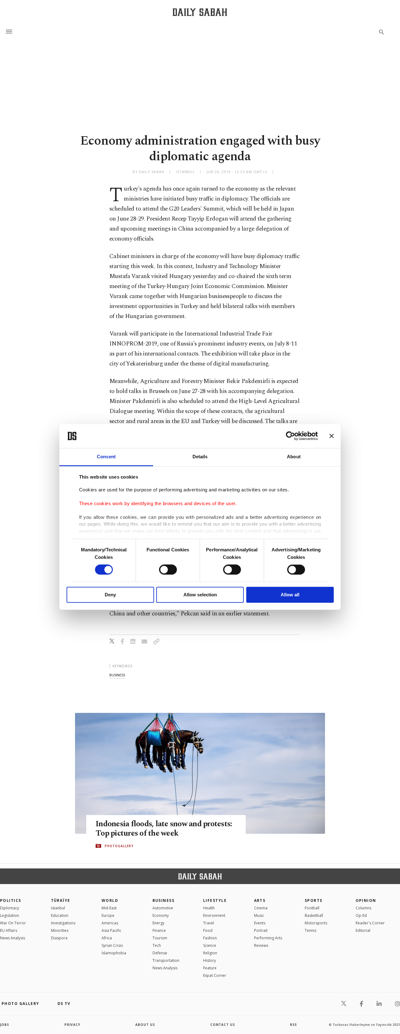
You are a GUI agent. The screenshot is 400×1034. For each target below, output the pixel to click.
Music (259, 915)
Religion (210, 953)
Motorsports (316, 923)
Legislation (9, 915)
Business (163, 900)
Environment (214, 915)
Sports (313, 900)
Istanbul (58, 908)
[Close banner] (331, 436)
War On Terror (13, 923)
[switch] (168, 570)
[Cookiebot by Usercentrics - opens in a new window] (290, 436)
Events (259, 923)
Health (209, 908)
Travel (208, 923)
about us (145, 1024)
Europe (108, 915)
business (117, 675)
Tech (156, 945)
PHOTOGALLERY (119, 846)
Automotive (162, 908)
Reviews (261, 945)
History (209, 960)
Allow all (290, 594)
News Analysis (12, 938)
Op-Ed (361, 915)
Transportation (165, 960)
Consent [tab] (106, 456)
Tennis (310, 930)
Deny (110, 594)
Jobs (4, 1024)
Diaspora (59, 938)
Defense (159, 953)
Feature (210, 968)
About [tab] (294, 456)
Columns (363, 908)
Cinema (261, 908)
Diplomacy (9, 908)
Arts (260, 900)
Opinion (366, 900)
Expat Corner (214, 975)
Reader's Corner (370, 923)
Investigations (63, 923)
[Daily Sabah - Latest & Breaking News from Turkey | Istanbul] (199, 12)
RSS (293, 1024)
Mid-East (109, 908)
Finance (159, 930)
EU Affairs (8, 930)
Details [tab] (200, 456)
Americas (110, 923)
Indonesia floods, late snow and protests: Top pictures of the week (164, 828)
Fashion (210, 938)
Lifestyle (215, 900)
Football (312, 908)
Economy (160, 915)
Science (209, 945)
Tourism (159, 938)
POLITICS (10, 900)
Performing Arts (268, 938)
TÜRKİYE (60, 900)
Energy (158, 923)
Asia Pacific (111, 930)
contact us (222, 1024)
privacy (72, 1024)
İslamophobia (114, 953)
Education (59, 915)
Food (207, 930)
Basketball (314, 915)
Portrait (261, 930)
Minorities (59, 930)
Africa (107, 938)
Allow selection (200, 594)
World (110, 900)
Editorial (363, 930)
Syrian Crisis (112, 945)
